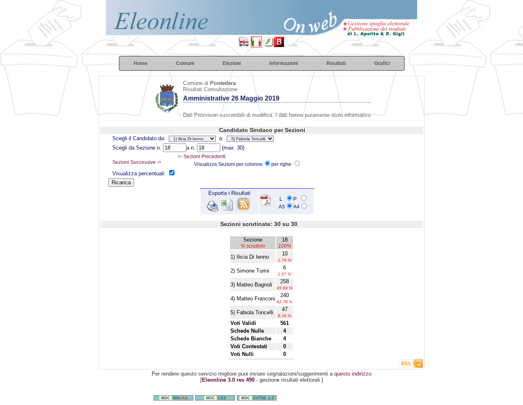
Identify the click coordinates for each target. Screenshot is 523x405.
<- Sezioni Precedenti (202, 156)
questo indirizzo (352, 374)
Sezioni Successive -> (136, 162)
